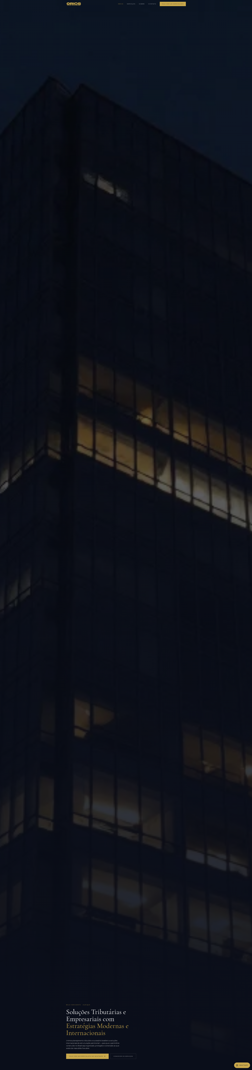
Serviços (131, 4)
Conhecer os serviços (123, 1056)
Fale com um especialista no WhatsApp (86, 1056)
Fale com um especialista (173, 4)
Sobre (142, 4)
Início (120, 4)
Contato (152, 4)
